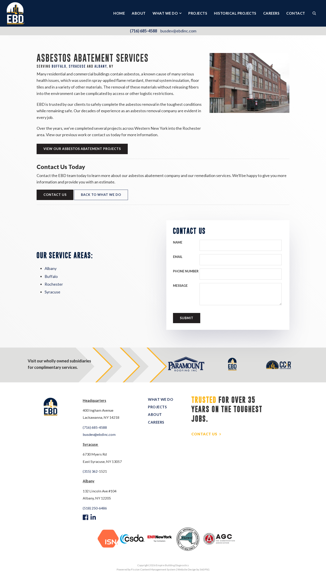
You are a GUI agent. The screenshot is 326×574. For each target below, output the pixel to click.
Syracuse (52, 291)
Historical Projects (235, 13)
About (139, 13)
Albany (51, 268)
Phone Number (185, 271)
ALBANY (100, 66)
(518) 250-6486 (95, 508)
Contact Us (55, 195)
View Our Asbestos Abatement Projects (82, 149)
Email (178, 257)
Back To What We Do (101, 195)
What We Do (165, 13)
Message (180, 285)
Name (177, 242)
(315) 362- (91, 471)
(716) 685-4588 (143, 30)
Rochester (54, 284)
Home (119, 13)
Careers (271, 13)
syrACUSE (77, 66)
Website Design (186, 569)
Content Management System (158, 569)
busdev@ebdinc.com (178, 30)
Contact (295, 13)
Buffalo (59, 66)
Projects (197, 13)
